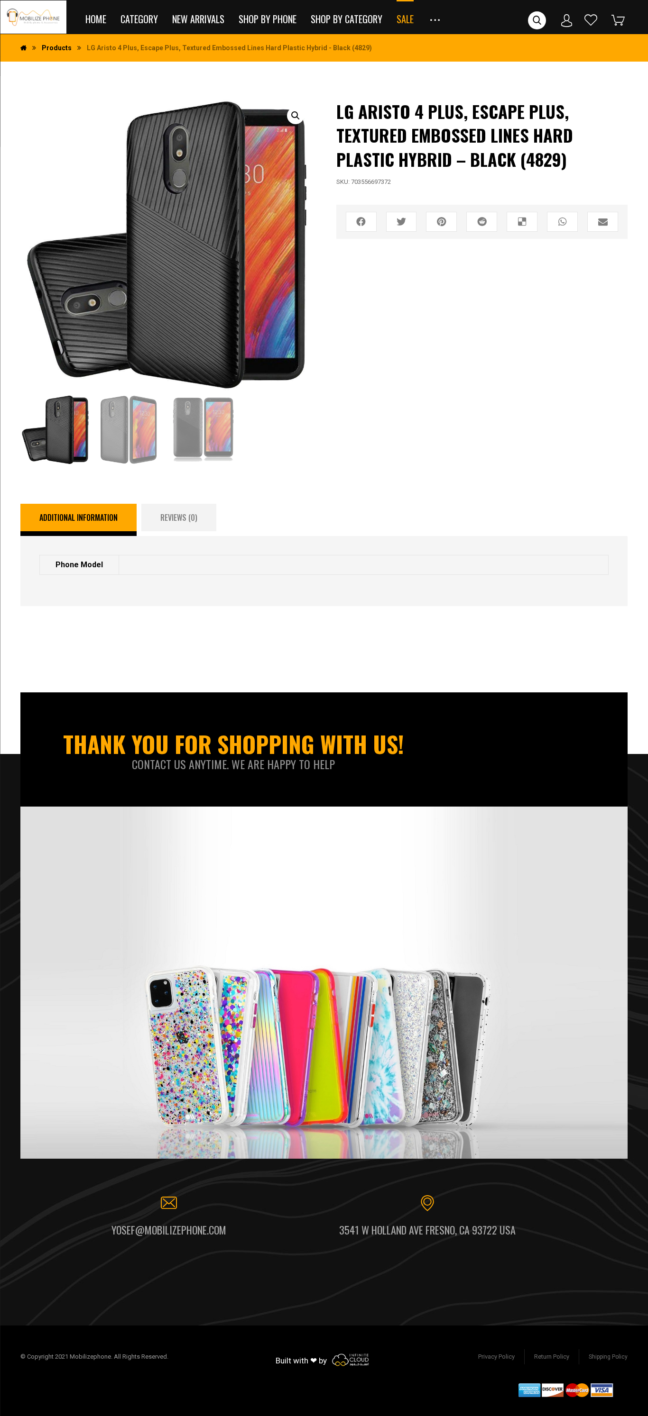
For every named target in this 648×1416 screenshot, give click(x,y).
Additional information (78, 517)
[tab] (78, 520)
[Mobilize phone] (33, 17)
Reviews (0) (178, 517)
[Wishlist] (591, 19)
